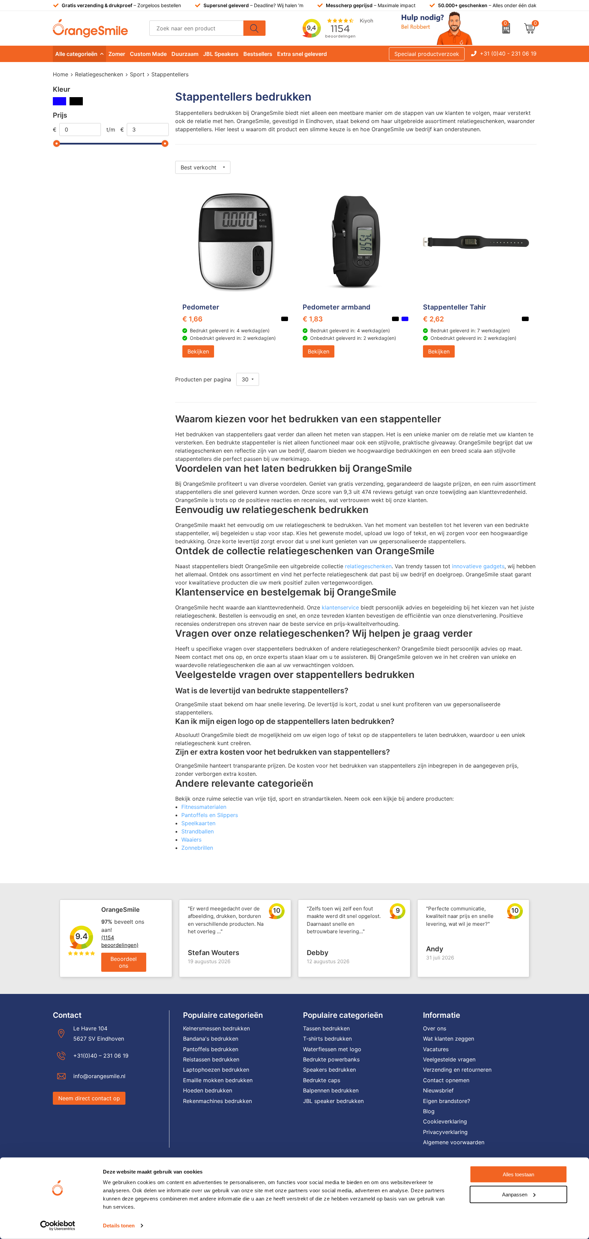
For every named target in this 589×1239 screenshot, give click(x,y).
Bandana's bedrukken (210, 1038)
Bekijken (198, 351)
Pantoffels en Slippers (209, 815)
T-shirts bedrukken (327, 1038)
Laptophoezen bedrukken (216, 1069)
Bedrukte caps (321, 1080)
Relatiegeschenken (99, 74)
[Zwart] (76, 101)
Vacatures (436, 1049)
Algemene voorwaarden (453, 1142)
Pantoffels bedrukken (210, 1049)
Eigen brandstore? (446, 1101)
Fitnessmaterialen (203, 806)
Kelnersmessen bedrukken (216, 1028)
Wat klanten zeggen (448, 1038)
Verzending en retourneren (457, 1069)
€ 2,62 (433, 319)
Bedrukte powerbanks (331, 1059)
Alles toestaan (518, 1174)
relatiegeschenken (368, 566)
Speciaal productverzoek (426, 53)
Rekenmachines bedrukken (217, 1101)
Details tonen (119, 1225)
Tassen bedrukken (326, 1028)
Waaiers (191, 839)
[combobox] (196, 28)
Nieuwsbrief (438, 1090)
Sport (137, 74)
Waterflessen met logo (332, 1049)
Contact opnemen (446, 1080)
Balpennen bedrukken (331, 1090)
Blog (429, 1111)
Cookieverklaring (445, 1121)
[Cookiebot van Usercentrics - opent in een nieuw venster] (58, 1226)
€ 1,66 (192, 319)
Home (60, 74)
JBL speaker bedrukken (333, 1101)
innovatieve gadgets (478, 566)
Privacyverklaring (445, 1132)
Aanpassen (514, 1194)
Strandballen (197, 831)
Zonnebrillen (197, 847)
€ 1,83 (313, 319)
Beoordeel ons (123, 962)
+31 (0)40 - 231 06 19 (508, 53)
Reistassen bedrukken (211, 1059)
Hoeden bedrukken (207, 1090)
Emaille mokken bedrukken (218, 1080)
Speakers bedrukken (329, 1069)
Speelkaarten (198, 823)
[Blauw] (59, 101)
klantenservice (340, 607)
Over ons (434, 1028)
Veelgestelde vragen (449, 1059)
